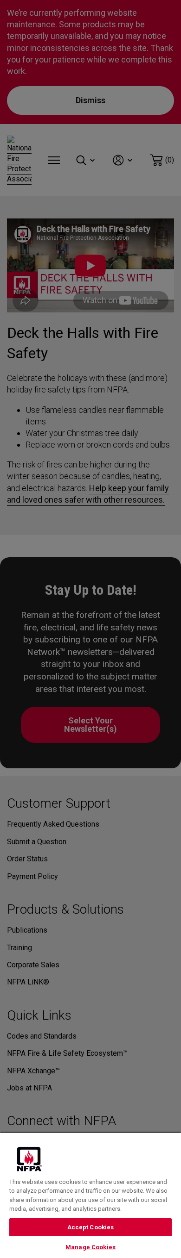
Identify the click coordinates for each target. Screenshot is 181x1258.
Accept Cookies (90, 1227)
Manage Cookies (90, 1247)
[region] (90, 1195)
